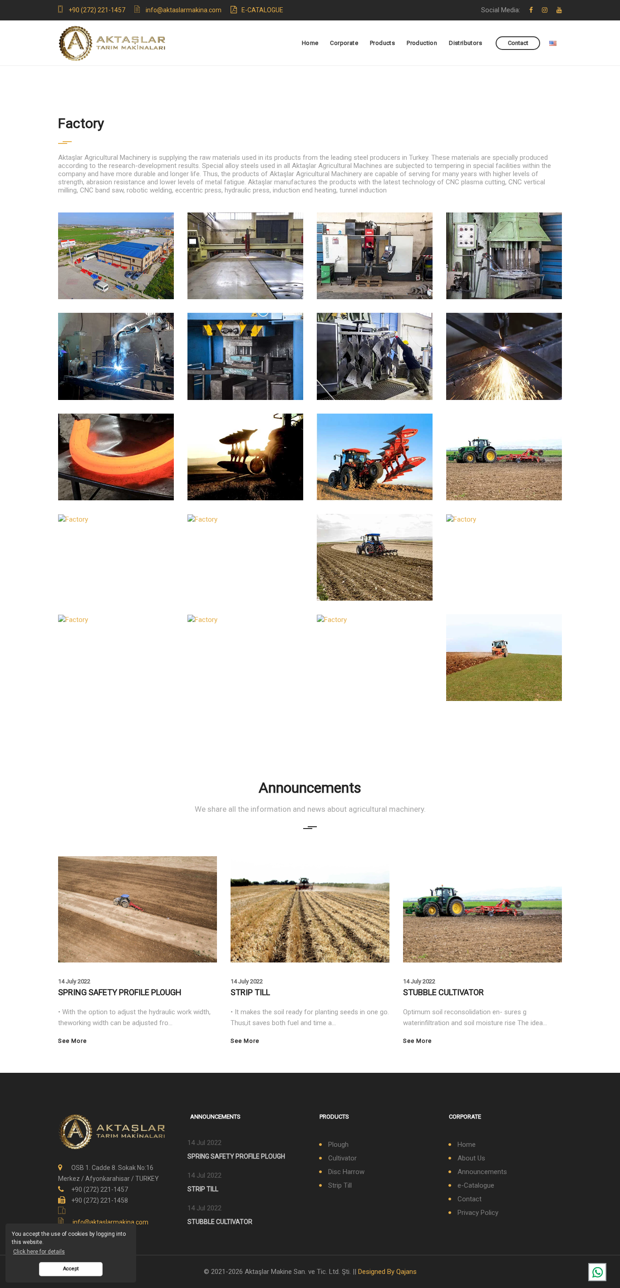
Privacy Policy (478, 1213)
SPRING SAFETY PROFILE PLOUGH (120, 992)
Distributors (465, 42)
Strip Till (340, 1185)
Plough (338, 1144)
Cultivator (342, 1158)
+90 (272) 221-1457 (97, 10)
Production (422, 42)
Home (310, 42)
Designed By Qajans (387, 1272)
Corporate (344, 42)
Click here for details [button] (39, 1252)
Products (382, 42)
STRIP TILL (250, 992)
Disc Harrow (346, 1172)
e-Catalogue (262, 10)
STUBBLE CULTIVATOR (443, 992)
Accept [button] (71, 1269)
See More (72, 1041)
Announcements (482, 1172)
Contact (518, 42)
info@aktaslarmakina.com (183, 10)
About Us (471, 1158)
